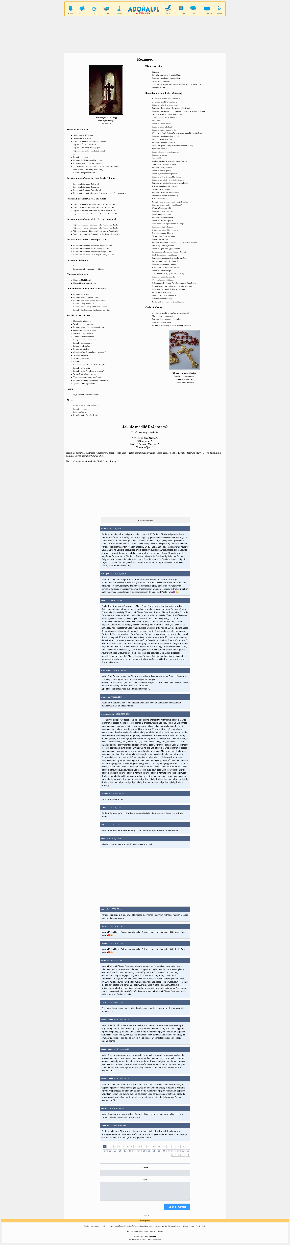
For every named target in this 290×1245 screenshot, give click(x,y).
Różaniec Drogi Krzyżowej (83, 304)
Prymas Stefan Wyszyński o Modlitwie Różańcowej (172, 286)
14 (159, 1147)
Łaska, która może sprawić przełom (166, 152)
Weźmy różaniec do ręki (161, 208)
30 (149, 1151)
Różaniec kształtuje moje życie (164, 130)
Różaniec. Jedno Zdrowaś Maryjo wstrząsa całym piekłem (174, 242)
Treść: (145, 1180)
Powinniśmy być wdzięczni (162, 227)
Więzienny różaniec (81, 359)
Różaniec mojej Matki (81, 368)
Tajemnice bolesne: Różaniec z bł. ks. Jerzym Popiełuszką (95, 231)
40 (178, 1155)
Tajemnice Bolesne (80, 148)
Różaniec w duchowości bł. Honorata (166, 217)
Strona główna (145, 1221)
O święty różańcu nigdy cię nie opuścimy (168, 274)
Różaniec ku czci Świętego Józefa (86, 297)
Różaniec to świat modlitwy (162, 211)
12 (149, 1147)
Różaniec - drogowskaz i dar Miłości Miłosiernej (171, 108)
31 (154, 1151)
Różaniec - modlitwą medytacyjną (165, 142)
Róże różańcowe (79, 412)
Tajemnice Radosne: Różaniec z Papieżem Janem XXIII (94, 204)
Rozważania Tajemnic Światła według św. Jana (91, 248)
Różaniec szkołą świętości (162, 167)
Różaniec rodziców (80, 409)
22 (110, 1151)
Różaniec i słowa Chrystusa (162, 221)
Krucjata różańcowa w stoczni (84, 340)
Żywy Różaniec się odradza (84, 384)
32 (159, 1151)
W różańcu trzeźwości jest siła (84, 374)
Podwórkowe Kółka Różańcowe (85, 406)
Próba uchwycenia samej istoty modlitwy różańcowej (172, 146)
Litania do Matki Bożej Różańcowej (87, 163)
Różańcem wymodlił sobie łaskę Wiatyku (89, 365)
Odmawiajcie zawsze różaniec (84, 330)
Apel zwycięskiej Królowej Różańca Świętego (169, 161)
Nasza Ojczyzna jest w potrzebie (164, 117)
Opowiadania (94, 1226)
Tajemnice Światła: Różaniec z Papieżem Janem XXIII (94, 207)
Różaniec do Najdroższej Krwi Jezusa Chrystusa (91, 310)
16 (169, 1147)
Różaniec (155, 72)
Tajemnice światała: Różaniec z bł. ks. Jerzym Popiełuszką (95, 228)
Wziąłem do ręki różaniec (83, 334)
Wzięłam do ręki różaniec (83, 324)
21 (105, 1151)
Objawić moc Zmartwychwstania (164, 236)
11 (144, 1147)
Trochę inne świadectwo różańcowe (87, 377)
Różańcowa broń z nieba (161, 214)
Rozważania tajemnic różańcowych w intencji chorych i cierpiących (99, 193)
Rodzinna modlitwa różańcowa (164, 296)
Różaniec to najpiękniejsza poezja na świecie (90, 380)
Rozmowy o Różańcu (81, 346)
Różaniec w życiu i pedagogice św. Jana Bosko (170, 183)
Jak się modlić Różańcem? (83, 135)
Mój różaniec (157, 121)
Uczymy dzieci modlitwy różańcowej (166, 230)
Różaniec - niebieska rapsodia (163, 277)
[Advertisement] (145, 34)
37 (183, 1151)
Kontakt (160, 1231)
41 (183, 1155)
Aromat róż (156, 158)
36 (178, 1151)
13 (154, 1147)
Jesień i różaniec (158, 199)
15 (164, 1147)
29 (144, 1151)
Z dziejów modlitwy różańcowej (164, 186)
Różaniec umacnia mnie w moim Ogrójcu (89, 327)
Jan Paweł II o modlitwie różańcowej (166, 99)
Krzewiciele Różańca (160, 239)
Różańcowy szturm (159, 155)
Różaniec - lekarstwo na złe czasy (165, 105)
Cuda (203, 1226)
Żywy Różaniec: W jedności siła (85, 415)
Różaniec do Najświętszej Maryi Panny (88, 160)
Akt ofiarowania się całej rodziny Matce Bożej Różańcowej (96, 166)
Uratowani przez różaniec (162, 322)
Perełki (198, 1226)
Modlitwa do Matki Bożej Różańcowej (88, 170)
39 (174, 1155)
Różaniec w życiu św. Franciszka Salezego (168, 180)
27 (135, 1151)
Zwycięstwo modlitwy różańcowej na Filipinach (170, 313)
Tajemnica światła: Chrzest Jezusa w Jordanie (169, 252)
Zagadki (86, 1226)
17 (174, 1147)
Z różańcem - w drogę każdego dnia (166, 267)
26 (130, 1151)
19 (183, 1147)
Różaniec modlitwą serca (161, 171)
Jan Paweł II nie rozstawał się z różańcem (168, 302)
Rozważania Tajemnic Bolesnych (86, 187)
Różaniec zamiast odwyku (83, 343)
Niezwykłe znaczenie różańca (84, 283)
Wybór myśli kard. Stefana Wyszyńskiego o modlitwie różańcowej (177, 133)
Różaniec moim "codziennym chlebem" (88, 371)
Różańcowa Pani (158, 88)
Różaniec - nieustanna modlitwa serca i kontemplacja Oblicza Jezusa (178, 111)
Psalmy (192, 1226)
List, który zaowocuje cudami (163, 246)
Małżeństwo (119, 1226)
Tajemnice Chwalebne (81, 151)
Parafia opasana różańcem (162, 139)
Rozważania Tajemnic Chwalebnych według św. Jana (93, 255)
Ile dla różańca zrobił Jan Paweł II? (165, 261)
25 (125, 1151)
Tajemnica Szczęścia (174, 1226)
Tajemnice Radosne (80, 141)
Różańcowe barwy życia (161, 292)
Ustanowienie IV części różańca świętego (168, 224)
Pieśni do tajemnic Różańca (162, 233)
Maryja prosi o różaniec (161, 189)
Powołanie (110, 1226)
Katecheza (157, 1226)
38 (188, 1151)
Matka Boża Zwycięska (161, 81)
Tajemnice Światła (80, 145)
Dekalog (185, 1226)
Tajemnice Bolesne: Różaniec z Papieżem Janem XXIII (94, 211)
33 (164, 1151)
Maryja (164, 1226)
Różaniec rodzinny (80, 157)
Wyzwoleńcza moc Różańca (163, 280)
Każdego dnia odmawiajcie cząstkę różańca (169, 258)
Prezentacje (149, 1226)
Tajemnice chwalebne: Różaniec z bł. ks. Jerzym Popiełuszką (96, 234)
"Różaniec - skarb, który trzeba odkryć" (167, 114)
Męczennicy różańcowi (82, 321)
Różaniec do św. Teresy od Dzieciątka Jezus (90, 307)
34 (169, 1151)
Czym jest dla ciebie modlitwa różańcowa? (89, 352)
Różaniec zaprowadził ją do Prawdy (166, 249)
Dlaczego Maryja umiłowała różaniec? (167, 205)
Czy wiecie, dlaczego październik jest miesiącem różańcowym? (176, 84)
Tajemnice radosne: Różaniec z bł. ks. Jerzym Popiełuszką (95, 225)
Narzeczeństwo (139, 1226)
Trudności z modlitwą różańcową (165, 196)
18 (178, 1147)
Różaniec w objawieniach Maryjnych (166, 177)
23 (115, 1151)
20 (188, 1147)
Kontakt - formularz (149, 1231)
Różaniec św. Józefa (81, 294)
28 (139, 1151)
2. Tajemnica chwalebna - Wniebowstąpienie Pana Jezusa (174, 283)
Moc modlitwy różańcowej (162, 316)
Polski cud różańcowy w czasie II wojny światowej (171, 325)
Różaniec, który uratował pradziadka (166, 319)
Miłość (103, 1226)
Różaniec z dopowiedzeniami (84, 173)
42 (188, 1155)
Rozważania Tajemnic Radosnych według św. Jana (92, 245)
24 (120, 1151)
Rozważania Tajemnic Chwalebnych (87, 190)
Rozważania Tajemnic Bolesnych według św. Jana (92, 251)
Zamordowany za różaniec (83, 337)
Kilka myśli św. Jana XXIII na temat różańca (169, 289)
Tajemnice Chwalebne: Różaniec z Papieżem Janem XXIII (95, 214)
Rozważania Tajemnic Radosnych (86, 184)
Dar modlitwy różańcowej (162, 299)
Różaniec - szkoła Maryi (161, 271)
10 (139, 1147)
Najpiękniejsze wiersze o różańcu (86, 395)
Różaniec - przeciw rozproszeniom (165, 192)
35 (174, 1151)
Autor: (145, 1167)
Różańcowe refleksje (81, 349)
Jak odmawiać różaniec (82, 138)
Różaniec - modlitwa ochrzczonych (165, 136)
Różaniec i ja (78, 362)
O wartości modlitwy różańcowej (165, 102)
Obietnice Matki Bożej (82, 280)
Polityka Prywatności (134, 1231)
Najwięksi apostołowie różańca (164, 164)
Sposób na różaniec (159, 149)
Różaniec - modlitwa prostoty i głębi (166, 78)
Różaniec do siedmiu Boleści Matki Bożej (89, 300)
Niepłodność (128, 1226)
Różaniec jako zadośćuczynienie (164, 174)
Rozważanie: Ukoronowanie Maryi (86, 266)
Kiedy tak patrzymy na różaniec (164, 255)
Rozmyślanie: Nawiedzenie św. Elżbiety (88, 269)
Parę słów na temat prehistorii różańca (166, 75)
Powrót (145, 1215)
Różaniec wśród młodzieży (162, 127)
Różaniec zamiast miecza (161, 124)
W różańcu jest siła (80, 355)
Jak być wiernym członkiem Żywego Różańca (170, 202)
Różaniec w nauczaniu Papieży (164, 264)
